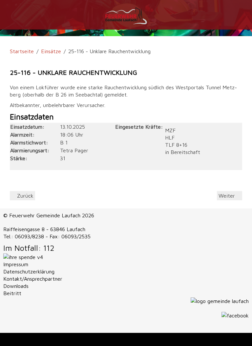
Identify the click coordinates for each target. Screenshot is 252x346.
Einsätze (51, 51)
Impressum (15, 264)
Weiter (228, 196)
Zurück (24, 196)
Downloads (16, 286)
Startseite (22, 51)
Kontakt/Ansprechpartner (32, 279)
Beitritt (12, 293)
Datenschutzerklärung (28, 271)
